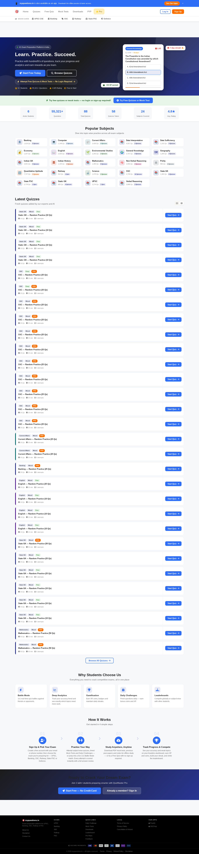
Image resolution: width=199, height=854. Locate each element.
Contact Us (26, 836)
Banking (53, 19)
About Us (25, 830)
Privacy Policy (122, 826)
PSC (55, 836)
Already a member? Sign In (122, 790)
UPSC (56, 823)
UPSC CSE (38, 19)
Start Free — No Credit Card (81, 790)
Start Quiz (172, 215)
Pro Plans (89, 836)
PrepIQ (152, 823)
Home (25, 11)
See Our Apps (172, 3)
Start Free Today (32, 73)
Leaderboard (90, 832)
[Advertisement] (99, 29)
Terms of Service (123, 823)
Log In (165, 11)
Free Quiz (49, 11)
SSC (66, 19)
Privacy (109, 851)
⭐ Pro (99, 11)
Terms (102, 851)
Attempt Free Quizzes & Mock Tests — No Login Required (46, 81)
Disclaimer (26, 833)
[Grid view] (177, 203)
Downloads (78, 11)
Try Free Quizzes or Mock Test (135, 100)
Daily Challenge (91, 823)
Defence (107, 19)
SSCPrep (153, 826)
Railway (78, 19)
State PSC (92, 19)
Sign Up (178, 11)
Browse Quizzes (63, 73)
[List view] (181, 203)
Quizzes (36, 11)
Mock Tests (63, 11)
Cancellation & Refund (125, 829)
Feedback (89, 839)
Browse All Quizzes (98, 660)
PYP (89, 11)
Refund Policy (118, 851)
